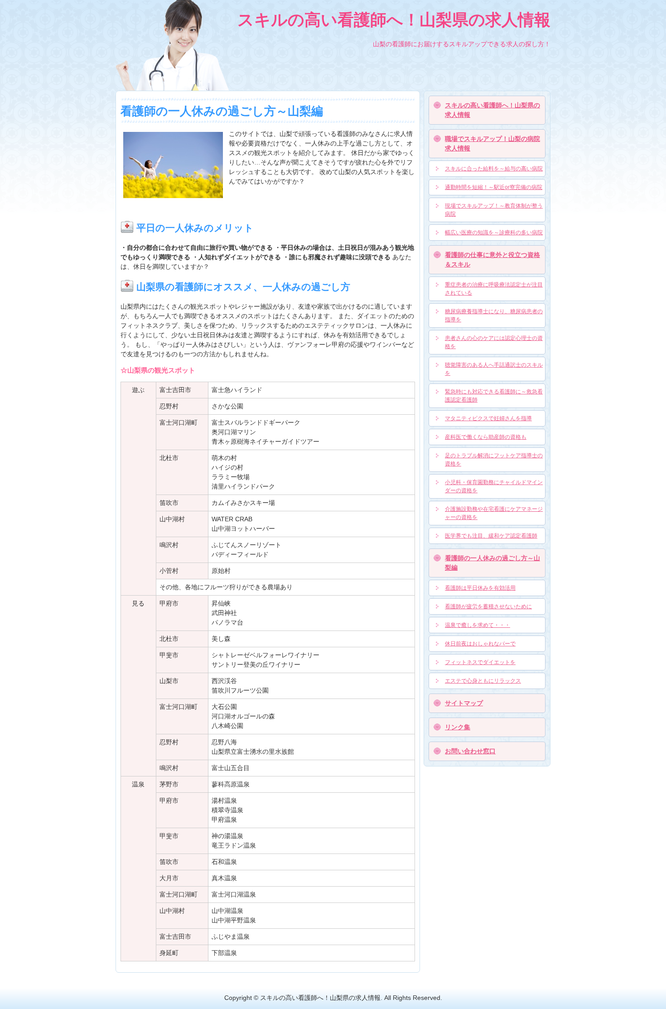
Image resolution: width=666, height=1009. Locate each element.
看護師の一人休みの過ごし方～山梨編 (492, 562)
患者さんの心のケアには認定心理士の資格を (494, 342)
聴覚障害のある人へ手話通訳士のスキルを (494, 369)
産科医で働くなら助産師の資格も (485, 437)
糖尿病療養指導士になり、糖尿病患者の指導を (494, 315)
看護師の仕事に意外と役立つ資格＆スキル (492, 259)
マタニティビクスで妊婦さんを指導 (488, 418)
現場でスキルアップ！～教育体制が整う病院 (494, 210)
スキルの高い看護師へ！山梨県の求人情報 (492, 110)
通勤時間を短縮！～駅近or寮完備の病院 (493, 187)
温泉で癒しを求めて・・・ (477, 625)
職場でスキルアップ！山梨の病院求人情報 (492, 143)
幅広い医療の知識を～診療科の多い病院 (494, 232)
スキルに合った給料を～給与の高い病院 (494, 168)
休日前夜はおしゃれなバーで (480, 643)
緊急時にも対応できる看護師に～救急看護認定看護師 (494, 395)
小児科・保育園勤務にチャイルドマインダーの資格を (494, 486)
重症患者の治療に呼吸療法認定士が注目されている (494, 288)
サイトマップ (464, 703)
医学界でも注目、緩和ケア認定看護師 (491, 536)
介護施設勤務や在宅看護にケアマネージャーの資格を (494, 513)
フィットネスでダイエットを (480, 662)
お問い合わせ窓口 (470, 751)
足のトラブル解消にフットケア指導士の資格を (494, 459)
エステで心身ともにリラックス (483, 681)
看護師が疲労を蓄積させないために (488, 606)
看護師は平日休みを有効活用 (480, 588)
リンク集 (457, 727)
